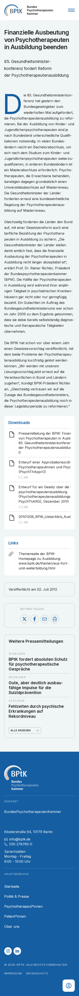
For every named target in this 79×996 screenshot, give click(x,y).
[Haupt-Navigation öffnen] (71, 10)
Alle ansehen (21, 730)
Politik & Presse (16, 896)
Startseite (11, 887)
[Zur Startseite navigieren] (28, 10)
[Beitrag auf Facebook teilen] (34, 619)
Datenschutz (37, 973)
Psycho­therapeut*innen (23, 906)
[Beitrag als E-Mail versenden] (44, 619)
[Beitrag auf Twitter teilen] (24, 619)
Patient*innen (15, 916)
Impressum (13, 973)
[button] (8, 951)
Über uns (11, 927)
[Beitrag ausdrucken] (55, 619)
